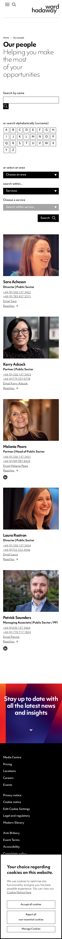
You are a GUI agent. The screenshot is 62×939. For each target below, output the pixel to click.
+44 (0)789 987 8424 (16, 461)
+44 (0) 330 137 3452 (17, 292)
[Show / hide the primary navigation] (7, 4)
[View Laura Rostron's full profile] (31, 508)
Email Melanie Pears (15, 466)
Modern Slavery (13, 823)
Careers (8, 778)
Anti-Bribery (11, 833)
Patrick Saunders (17, 618)
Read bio (9, 306)
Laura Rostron (14, 535)
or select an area (14, 168)
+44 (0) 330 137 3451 (17, 457)
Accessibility (11, 847)
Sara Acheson (14, 282)
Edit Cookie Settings (16, 809)
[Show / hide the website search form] (14, 5)
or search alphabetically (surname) (26, 124)
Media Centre (12, 757)
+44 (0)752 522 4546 (16, 550)
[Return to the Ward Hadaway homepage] (45, 9)
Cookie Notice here (19, 892)
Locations (9, 771)
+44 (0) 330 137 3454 (17, 546)
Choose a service (14, 200)
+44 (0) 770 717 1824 (17, 632)
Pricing (7, 764)
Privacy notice (12, 795)
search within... (13, 184)
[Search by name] (6, 106)
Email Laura (10, 555)
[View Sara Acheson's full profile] (31, 255)
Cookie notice (12, 802)
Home (6, 38)
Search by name (13, 93)
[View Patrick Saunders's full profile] (31, 591)
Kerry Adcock (14, 364)
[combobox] (31, 175)
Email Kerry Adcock (15, 384)
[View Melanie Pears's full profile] (31, 420)
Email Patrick (11, 637)
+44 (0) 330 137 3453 (17, 375)
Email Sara (10, 301)
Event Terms (11, 840)
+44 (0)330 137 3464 (16, 628)
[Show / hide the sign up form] (31, 730)
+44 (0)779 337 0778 (16, 379)
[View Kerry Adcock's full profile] (31, 337)
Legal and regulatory (16, 816)
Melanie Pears (14, 447)
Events (7, 785)
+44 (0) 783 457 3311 (17, 296)
